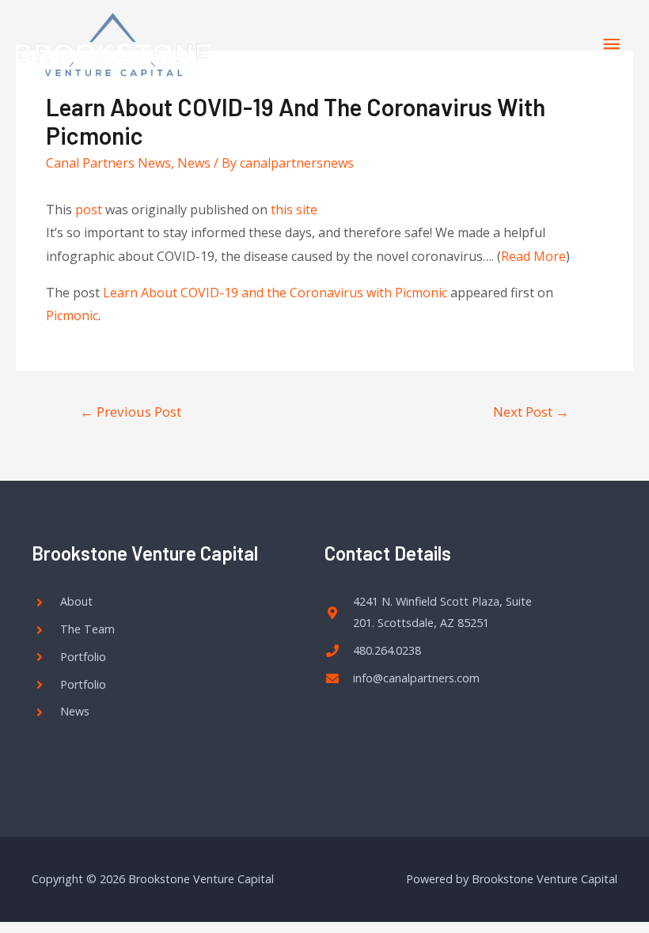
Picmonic (72, 315)
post (88, 209)
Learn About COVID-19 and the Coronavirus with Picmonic (275, 292)
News (194, 163)
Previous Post (130, 411)
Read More (533, 256)
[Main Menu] (611, 44)
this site (294, 209)
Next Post (531, 411)
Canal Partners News (108, 163)
